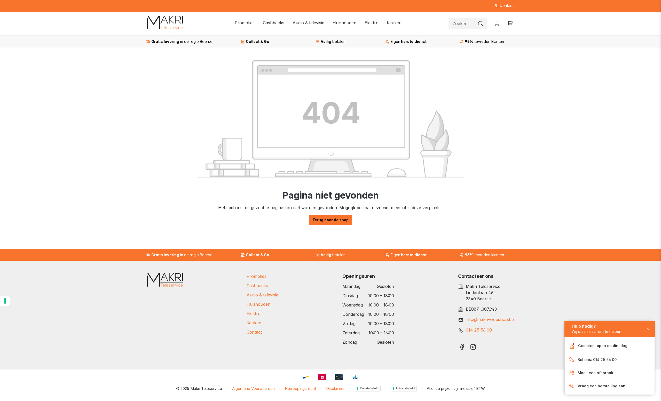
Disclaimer (335, 388)
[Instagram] (473, 345)
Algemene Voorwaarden (253, 388)
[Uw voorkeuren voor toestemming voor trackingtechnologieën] (5, 301)
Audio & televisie (262, 294)
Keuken (254, 322)
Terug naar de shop (330, 220)
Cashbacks (257, 285)
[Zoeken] (480, 23)
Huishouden (258, 304)
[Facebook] (462, 345)
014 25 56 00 (479, 330)
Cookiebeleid (369, 388)
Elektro (254, 313)
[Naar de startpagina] (165, 22)
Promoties (256, 276)
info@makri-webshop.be (490, 319)
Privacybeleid (405, 388)
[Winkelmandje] (508, 23)
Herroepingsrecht (300, 388)
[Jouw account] (497, 23)
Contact (506, 5)
